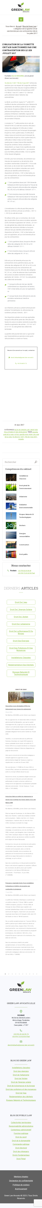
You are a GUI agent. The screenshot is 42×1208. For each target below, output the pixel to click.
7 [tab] (26, 974)
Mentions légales (21, 1177)
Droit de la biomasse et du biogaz (21, 632)
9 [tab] (33, 974)
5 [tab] (19, 974)
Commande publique (21, 1144)
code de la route (8, 434)
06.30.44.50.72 (22, 363)
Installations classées (21, 657)
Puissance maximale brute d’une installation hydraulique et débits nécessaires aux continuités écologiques (19, 886)
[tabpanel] (21, 821)
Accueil (18, 26)
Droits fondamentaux (21, 1155)
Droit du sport (21, 1137)
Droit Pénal (21, 1159)
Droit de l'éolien (21, 617)
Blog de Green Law (29, 26)
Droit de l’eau (21, 1093)
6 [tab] (23, 974)
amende (35, 432)
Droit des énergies (21, 641)
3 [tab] (12, 974)
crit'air (16, 434)
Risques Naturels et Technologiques (21, 673)
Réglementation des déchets (21, 665)
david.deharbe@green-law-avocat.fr (22, 357)
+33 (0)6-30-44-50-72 (21, 1034)
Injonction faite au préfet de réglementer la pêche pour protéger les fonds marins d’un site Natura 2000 (20, 799)
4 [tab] (16, 974)
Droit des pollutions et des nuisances (21, 649)
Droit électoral (21, 1148)
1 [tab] (5, 974)
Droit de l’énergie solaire (21, 1082)
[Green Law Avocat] (21, 7)
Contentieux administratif (21, 1130)
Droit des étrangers (21, 1151)
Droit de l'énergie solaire (21, 609)
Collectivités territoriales (21, 1122)
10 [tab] (37, 974)
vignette (21, 439)
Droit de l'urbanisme (21, 624)
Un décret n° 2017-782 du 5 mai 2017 (17, 83)
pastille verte (24, 434)
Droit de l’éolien (21, 1078)
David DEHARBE (17, 76)
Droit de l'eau (21, 602)
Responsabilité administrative (21, 1126)
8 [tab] (30, 974)
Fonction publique (21, 1133)
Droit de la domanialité (21, 1141)
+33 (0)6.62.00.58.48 (24, 571)
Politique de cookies (21, 1185)
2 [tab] (9, 974)
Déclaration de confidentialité (21, 1181)
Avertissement (21, 1189)
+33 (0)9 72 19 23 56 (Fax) (26, 573)
